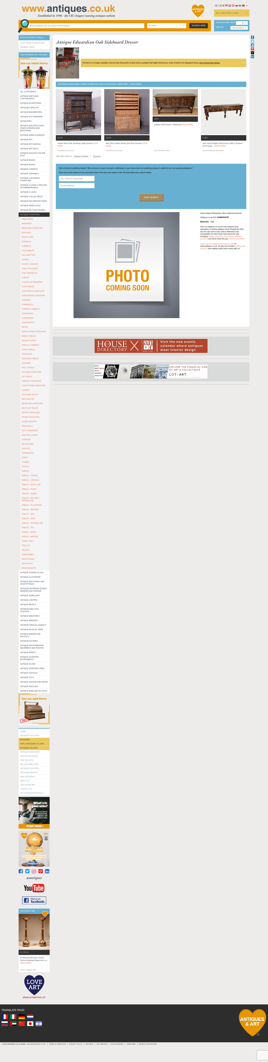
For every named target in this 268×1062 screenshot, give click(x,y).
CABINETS (26, 246)
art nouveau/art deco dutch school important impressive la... (34, 960)
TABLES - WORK (29, 532)
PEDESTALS (27, 426)
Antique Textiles (29, 673)
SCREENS (26, 440)
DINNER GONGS (29, 341)
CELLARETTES (28, 255)
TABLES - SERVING (30, 509)
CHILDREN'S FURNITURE (33, 291)
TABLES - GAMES (29, 494)
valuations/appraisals (32, 793)
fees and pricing (29, 773)
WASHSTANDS (28, 559)
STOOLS (25, 467)
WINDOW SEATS (29, 568)
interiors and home (237, 239)
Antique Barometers (31, 112)
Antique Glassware (30, 577)
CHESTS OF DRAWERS (32, 282)
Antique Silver (27, 664)
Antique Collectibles (31, 197)
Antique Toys (27, 677)
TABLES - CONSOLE (30, 480)
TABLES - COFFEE (30, 476)
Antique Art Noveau (30, 144)
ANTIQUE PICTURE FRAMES (32, 210)
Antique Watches (29, 686)
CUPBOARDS (28, 318)
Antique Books (27, 160)
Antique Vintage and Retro (34, 682)
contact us (26, 789)
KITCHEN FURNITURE (31, 372)
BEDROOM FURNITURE (32, 228)
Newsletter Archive (148, 1044)
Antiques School (29, 748)
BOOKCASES (27, 237)
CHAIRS (25, 260)
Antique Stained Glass (31, 573)
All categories (28, 92)
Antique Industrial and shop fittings (32, 582)
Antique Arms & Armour (32, 135)
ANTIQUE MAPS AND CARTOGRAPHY (29, 97)
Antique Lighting (29, 600)
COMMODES (27, 305)
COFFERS (26, 300)
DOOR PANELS (28, 350)
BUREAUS (26, 242)
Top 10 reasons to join (32, 744)
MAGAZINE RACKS (30, 395)
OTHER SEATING (29, 422)
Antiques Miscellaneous (33, 625)
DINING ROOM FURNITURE (34, 332)
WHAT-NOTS (27, 563)
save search (151, 197)
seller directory (29, 764)
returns (89, 1044)
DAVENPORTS (28, 323)
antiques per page (225, 23)
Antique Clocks (28, 192)
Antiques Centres (29, 768)
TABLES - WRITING (30, 537)
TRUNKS (25, 550)
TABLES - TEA (28, 527)
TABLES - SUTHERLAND (32, 523)
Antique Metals (28, 604)
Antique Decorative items (33, 201)
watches (238, 236)
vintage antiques (215, 236)
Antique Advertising (30, 103)
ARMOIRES (27, 224)
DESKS (25, 327)
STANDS (25, 462)
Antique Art (26, 140)
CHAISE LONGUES (30, 264)
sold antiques (117, 1044)
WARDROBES (28, 555)
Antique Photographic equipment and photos (32, 646)
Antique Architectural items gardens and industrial (32, 128)
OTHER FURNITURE (31, 417)
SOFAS (25, 458)
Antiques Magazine (30, 752)
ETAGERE (26, 363)
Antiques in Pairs (29, 641)
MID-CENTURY (28, 399)
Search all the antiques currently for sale (217, 244)
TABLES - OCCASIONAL (32, 505)
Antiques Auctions (30, 735)
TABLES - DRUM (29, 489)
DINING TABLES (29, 336)
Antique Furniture (30, 215)
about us (25, 781)
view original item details (209, 63)
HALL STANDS (28, 368)
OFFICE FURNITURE (31, 413)
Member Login (27, 47)
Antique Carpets (29, 169)
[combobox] (166, 25)
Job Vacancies (27, 785)
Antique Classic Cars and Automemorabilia (33, 186)
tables (231, 236)
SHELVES (26, 449)
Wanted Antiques (29, 756)
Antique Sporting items (32, 668)
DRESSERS (27, 354)
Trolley (26, 545)
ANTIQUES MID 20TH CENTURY (29, 610)
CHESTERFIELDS (29, 273)
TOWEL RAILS (28, 541)
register (25, 740)
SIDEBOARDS (28, 453)
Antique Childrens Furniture (30, 179)
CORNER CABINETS (31, 309)
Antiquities (26, 121)
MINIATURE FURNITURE (32, 404)
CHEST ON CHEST (30, 269)
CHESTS (25, 278)
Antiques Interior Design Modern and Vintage (33, 589)
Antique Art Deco (29, 149)
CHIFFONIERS (28, 287)
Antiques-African (29, 108)
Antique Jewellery (30, 595)
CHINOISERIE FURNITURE (33, 296)
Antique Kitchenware (31, 117)
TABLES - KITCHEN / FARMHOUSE (30, 499)
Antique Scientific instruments (29, 658)
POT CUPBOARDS (30, 431)
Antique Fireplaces (30, 206)
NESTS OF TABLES (30, 408)
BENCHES (26, 233)
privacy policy (76, 1044)
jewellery (204, 239)
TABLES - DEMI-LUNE (31, 485)
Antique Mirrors (29, 620)
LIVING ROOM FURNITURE (33, 386)
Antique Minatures (30, 616)
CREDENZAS (27, 314)
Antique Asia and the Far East (32, 154)
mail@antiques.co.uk (36, 1044)
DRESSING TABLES (30, 359)
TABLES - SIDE (28, 514)
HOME (23, 731)
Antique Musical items (31, 629)
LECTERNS (27, 377)
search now (198, 26)
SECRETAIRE (28, 444)
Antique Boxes (27, 165)
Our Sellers (26, 760)
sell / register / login (227, 13)
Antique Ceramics (29, 174)
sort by (219, 27)
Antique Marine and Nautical (30, 635)
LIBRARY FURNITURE (31, 381)
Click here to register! (32, 43)
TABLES (25, 471)
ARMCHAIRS (27, 219)
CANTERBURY (28, 251)
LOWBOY (26, 390)
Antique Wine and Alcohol (33, 691)
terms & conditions (57, 1044)
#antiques (34, 877)
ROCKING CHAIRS (30, 435)
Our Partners (27, 777)
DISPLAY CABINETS (30, 345)
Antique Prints (28, 652)
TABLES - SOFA (28, 519)
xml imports (101, 1044)
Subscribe (131, 1044)
